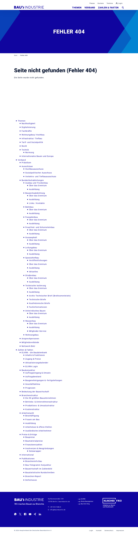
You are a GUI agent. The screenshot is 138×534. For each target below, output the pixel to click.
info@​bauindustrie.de (58, 510)
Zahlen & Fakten (108, 7)
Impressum (120, 530)
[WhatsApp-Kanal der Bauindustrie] (15, 514)
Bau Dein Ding (85, 504)
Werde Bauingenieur (87, 501)
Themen (76, 7)
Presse (92, 3)
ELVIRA (83, 499)
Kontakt (99, 530)
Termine (110, 3)
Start (16, 55)
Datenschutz (109, 530)
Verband (89, 7)
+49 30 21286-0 (55, 507)
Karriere (101, 3)
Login (120, 3)
